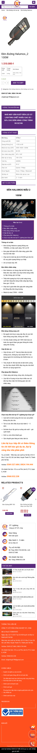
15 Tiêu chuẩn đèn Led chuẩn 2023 (23, 569)
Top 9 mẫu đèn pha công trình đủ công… (24, 589)
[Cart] (33, 2)
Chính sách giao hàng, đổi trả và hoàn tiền (15, 675)
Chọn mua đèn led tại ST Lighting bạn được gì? (17, 237)
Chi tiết (27, 515)
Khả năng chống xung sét (11, 231)
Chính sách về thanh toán (10, 684)
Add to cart (18, 83)
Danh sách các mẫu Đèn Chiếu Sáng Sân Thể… (24, 613)
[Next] (36, 503)
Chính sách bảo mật (9, 695)
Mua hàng (9, 513)
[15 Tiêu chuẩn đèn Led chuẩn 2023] (7, 571)
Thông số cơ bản (8, 226)
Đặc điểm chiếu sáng (9, 228)
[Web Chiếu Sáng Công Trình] (17, 4)
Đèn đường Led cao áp (13, 10)
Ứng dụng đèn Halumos (10, 235)
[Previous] (1, 503)
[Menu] (3, 2)
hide (20, 222)
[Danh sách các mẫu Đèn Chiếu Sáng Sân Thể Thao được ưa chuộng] (7, 614)
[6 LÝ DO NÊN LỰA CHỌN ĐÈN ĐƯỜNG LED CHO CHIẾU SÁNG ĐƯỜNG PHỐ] (7, 607)
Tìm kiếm (32, 6)
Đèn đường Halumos (26, 10)
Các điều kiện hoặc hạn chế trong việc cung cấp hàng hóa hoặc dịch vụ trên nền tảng (18, 679)
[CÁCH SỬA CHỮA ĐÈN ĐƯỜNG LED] (7, 599)
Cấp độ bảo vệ (7, 233)
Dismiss (22, 751)
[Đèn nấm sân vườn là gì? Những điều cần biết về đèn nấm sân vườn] (7, 581)
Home (3, 10)
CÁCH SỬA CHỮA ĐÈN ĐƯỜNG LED (23, 597)
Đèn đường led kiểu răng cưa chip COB (26, 505)
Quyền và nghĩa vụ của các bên (12, 672)
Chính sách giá (7, 687)
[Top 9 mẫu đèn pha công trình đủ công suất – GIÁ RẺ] (7, 591)
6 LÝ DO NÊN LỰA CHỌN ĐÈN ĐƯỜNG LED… (24, 607)
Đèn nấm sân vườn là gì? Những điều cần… (24, 578)
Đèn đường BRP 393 (8, 504)
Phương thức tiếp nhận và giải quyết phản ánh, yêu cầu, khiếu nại (18, 691)
